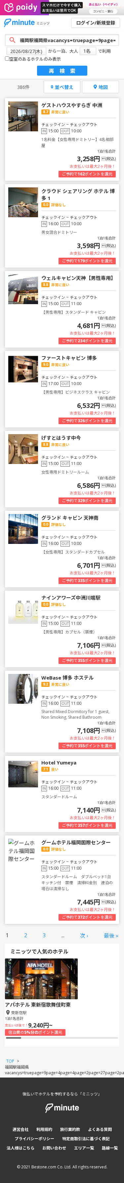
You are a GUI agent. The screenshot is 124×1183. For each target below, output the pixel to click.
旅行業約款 (70, 1129)
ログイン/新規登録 (95, 23)
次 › (84, 935)
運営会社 (20, 1129)
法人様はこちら (20, 1148)
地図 (103, 87)
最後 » (111, 935)
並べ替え (64, 87)
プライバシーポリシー (34, 1139)
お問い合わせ (54, 1148)
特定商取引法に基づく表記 (86, 1139)
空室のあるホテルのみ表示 (35, 59)
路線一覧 (110, 1148)
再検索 (65, 71)
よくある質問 (100, 1129)
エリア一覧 (84, 1148)
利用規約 (44, 1129)
